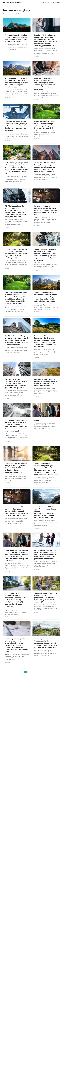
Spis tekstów (45, 2)
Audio (36, 420)
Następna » (35, 671)
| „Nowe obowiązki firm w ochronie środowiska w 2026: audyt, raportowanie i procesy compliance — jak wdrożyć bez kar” (45, 210)
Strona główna (55, 2)
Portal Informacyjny (12, 2)
